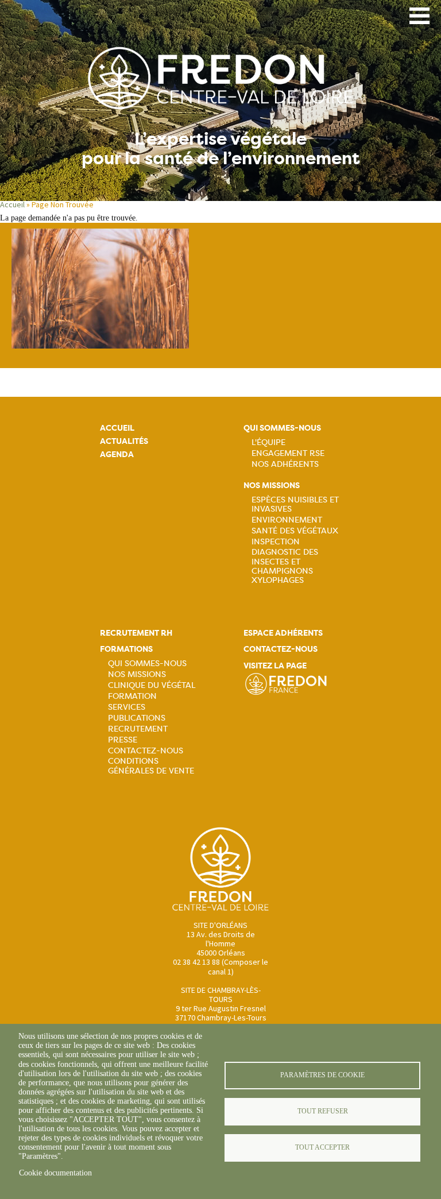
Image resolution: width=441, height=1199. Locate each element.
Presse (122, 739)
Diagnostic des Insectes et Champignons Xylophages (285, 566)
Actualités (124, 441)
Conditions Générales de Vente (151, 765)
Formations (126, 649)
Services (126, 707)
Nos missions (271, 485)
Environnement (287, 520)
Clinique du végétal (151, 685)
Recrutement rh (136, 633)
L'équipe (268, 442)
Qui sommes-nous (282, 428)
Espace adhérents (283, 633)
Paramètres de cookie (322, 1075)
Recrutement (138, 729)
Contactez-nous (145, 750)
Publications (136, 718)
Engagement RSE (288, 453)
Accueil (12, 204)
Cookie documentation (55, 1173)
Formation (132, 696)
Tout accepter (322, 1147)
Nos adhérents (285, 464)
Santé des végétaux (295, 530)
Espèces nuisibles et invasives (295, 504)
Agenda (117, 454)
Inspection (276, 541)
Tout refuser (322, 1111)
